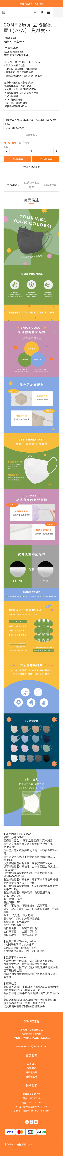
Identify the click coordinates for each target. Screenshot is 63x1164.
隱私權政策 (31, 1072)
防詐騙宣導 (31, 1076)
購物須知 (31, 1068)
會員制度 (31, 1064)
